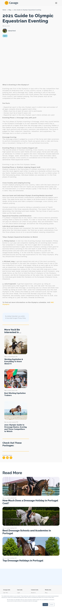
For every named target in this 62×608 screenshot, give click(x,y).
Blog (9, 10)
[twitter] (3, 458)
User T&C (5, 592)
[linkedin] (7, 458)
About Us (33, 592)
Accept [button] (45, 604)
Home (4, 10)
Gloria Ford (12, 31)
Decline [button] (51, 604)
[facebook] (11, 458)
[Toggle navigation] (56, 3)
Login (18, 592)
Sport (5, 36)
